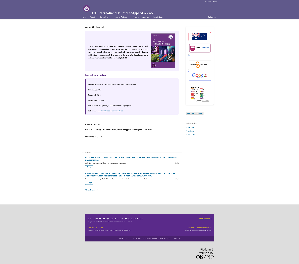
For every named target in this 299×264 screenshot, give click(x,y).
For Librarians (190, 134)
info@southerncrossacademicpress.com (199, 230)
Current (135, 17)
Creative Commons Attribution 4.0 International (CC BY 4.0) (113, 230)
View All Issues (90, 190)
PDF (90, 167)
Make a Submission (194, 113)
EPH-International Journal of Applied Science (123, 13)
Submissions (158, 17)
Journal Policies (121, 17)
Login (215, 2)
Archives (145, 17)
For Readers (190, 127)
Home (84, 17)
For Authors (105, 17)
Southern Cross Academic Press (110, 111)
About (92, 17)
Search (213, 17)
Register (208, 2)
